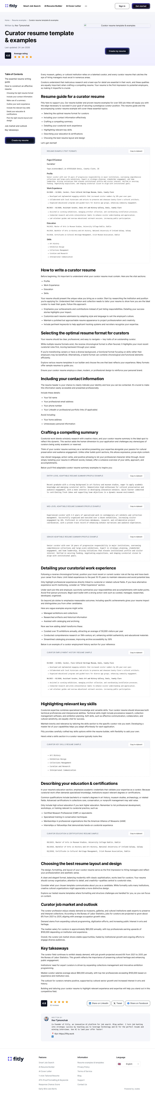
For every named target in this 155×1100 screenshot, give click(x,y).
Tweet (119, 1003)
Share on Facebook (139, 1003)
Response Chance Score (49, 1084)
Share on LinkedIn (100, 1003)
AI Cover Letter (73, 6)
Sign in (122, 6)
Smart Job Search (32, 6)
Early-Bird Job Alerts (48, 1089)
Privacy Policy (83, 1067)
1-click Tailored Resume (49, 1076)
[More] (86, 6)
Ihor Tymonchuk (22, 25)
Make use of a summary (16, 100)
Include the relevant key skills (18, 108)
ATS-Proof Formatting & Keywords (53, 1080)
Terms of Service (85, 1071)
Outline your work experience (18, 104)
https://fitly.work (66, 1033)
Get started (141, 6)
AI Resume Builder (53, 6)
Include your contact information (19, 97)
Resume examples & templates (91, 1062)
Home (7, 20)
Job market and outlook (16, 126)
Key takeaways (12, 130)
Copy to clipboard (136, 151)
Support (81, 1080)
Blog (79, 1076)
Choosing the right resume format (20, 93)
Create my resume (117, 51)
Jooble (137, 1089)
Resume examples (19, 20)
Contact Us (82, 1084)
